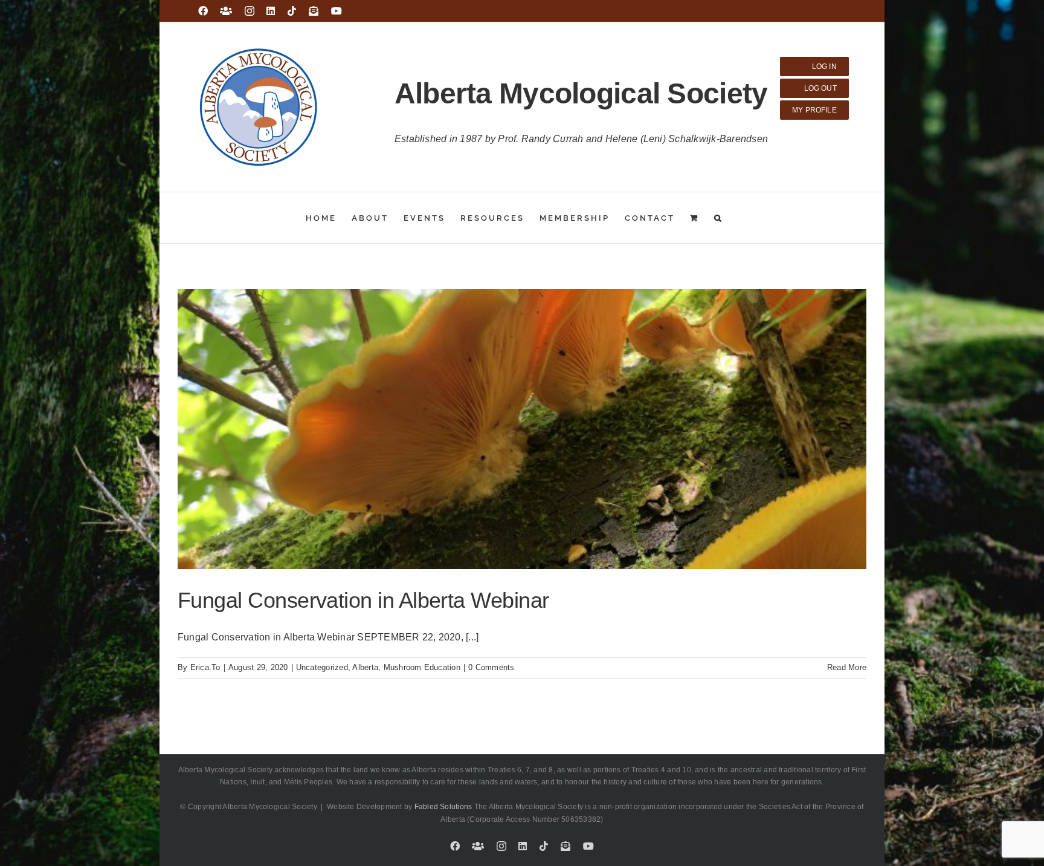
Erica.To (205, 667)
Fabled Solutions (443, 807)
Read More (846, 667)
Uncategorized (322, 667)
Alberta (365, 667)
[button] (718, 217)
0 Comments (491, 667)
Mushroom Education (422, 667)
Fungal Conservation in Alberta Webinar (363, 600)
